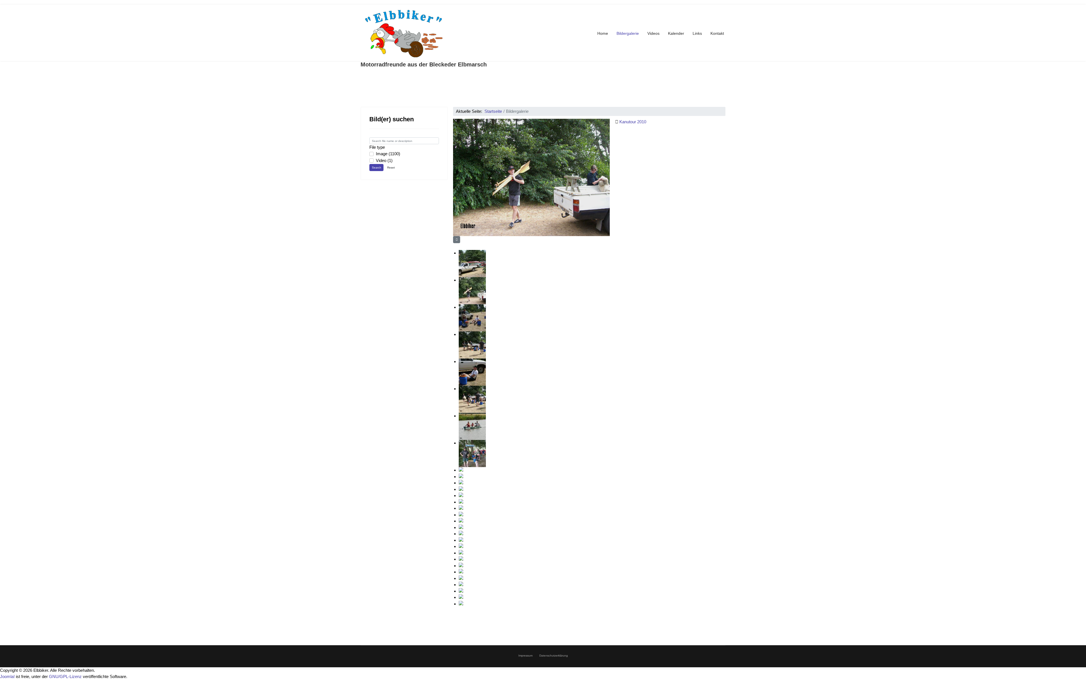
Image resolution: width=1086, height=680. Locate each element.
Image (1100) (388, 153)
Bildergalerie (628, 33)
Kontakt (717, 33)
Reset (391, 167)
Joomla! (7, 676)
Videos (653, 33)
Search (376, 167)
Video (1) (384, 160)
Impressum (525, 655)
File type (377, 147)
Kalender (676, 33)
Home (602, 33)
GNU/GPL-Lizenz (65, 676)
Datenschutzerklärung (553, 655)
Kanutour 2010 (632, 121)
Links (697, 33)
